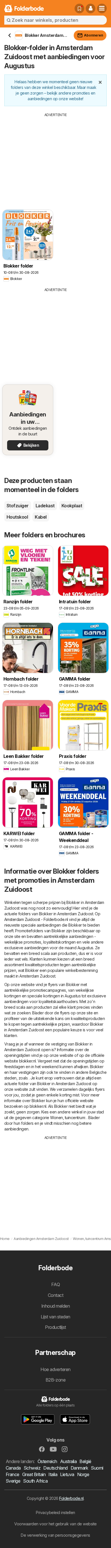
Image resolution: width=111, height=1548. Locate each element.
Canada (13, 1468)
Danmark (79, 1468)
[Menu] (102, 8)
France (12, 1474)
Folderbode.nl (71, 1498)
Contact (55, 1295)
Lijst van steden (55, 1317)
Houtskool (17, 517)
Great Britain (34, 1474)
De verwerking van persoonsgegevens (55, 1535)
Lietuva (67, 1474)
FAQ (55, 1284)
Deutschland (55, 1468)
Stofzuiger (18, 505)
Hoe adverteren (55, 1369)
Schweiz (32, 1468)
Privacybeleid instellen (55, 1512)
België (85, 1461)
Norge (83, 1474)
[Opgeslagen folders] (79, 8)
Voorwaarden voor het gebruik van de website (55, 1523)
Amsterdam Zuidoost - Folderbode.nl (36, 919)
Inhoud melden (55, 1306)
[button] (90, 8)
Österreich (47, 1461)
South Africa (35, 1481)
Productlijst (55, 1327)
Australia (68, 1461)
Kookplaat (71, 505)
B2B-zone (56, 1380)
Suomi (97, 1468)
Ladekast (45, 505)
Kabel (40, 517)
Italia (52, 1474)
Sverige (13, 1481)
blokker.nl (27, 1061)
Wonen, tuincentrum (67, 1117)
